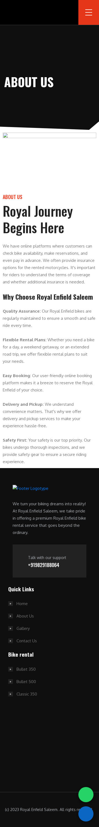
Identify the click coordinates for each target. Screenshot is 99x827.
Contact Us (26, 640)
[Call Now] (86, 813)
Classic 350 (26, 694)
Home (22, 603)
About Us (25, 616)
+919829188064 (43, 564)
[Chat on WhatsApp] (86, 794)
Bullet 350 (26, 669)
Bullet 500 (26, 681)
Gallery (23, 628)
